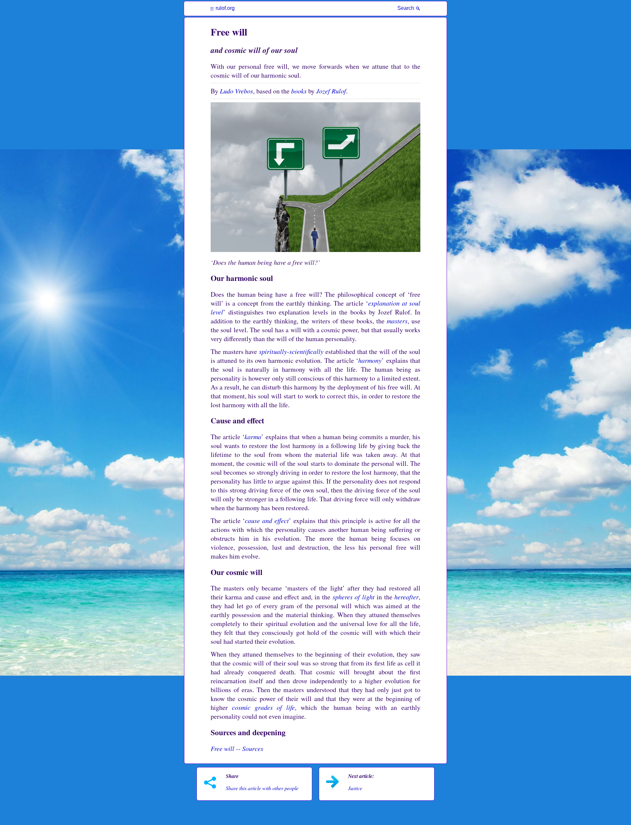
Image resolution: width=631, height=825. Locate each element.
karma (253, 436)
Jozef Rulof (331, 91)
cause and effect (267, 520)
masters (397, 320)
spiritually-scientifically (291, 351)
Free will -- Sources (237, 748)
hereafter (406, 596)
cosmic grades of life (263, 707)
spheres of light (354, 596)
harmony (370, 360)
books (299, 91)
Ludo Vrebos (236, 91)
